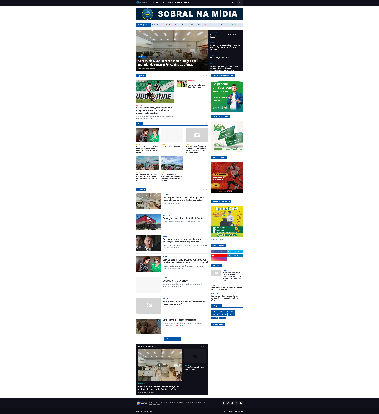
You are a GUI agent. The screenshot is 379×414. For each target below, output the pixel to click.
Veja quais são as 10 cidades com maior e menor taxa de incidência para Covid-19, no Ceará (146, 178)
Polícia (223, 314)
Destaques (230, 311)
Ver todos (205, 75)
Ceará (221, 311)
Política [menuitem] (187, 3)
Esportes (215, 314)
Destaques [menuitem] (160, 3)
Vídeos (222, 318)
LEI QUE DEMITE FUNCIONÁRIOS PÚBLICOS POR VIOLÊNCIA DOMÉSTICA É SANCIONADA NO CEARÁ (225, 47)
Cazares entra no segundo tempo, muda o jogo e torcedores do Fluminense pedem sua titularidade (154, 110)
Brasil (214, 311)
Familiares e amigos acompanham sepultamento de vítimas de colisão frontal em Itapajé (171, 178)
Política (231, 314)
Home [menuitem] (152, 3)
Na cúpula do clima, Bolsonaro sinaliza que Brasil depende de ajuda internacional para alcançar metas (224, 68)
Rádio (230, 411)
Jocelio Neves (148, 411)
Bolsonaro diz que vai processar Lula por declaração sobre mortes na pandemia (182, 240)
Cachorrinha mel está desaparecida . (180, 320)
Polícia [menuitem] (170, 3)
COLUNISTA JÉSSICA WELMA (219, 58)
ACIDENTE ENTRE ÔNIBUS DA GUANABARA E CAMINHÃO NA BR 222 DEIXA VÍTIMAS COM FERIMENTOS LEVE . (196, 149)
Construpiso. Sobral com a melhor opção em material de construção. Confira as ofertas (167, 62)
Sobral (215, 318)
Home (224, 411)
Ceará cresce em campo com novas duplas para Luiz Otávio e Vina (196, 85)
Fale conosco (239, 411)
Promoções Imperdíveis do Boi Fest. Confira (223, 36)
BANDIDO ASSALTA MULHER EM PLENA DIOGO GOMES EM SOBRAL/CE (184, 303)
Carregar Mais (171, 339)
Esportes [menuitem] (178, 3)
